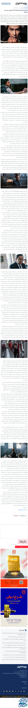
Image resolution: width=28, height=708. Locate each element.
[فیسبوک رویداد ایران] (24, 691)
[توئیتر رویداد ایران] (15, 691)
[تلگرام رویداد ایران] (18, 691)
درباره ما (25, 683)
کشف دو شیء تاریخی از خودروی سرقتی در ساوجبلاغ (17, 636)
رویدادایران (19, 696)
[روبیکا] (4, 691)
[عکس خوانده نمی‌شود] (23, 544)
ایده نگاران (4, 696)
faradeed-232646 (21, 510)
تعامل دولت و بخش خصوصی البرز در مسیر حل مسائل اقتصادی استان (14, 655)
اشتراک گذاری (22, 515)
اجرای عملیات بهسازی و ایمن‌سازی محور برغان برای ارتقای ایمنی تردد (14, 645)
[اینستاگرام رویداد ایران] (21, 691)
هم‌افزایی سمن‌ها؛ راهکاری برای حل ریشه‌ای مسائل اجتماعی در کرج (15, 657)
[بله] (7, 691)
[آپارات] (12, 691)
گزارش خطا (16, 515)
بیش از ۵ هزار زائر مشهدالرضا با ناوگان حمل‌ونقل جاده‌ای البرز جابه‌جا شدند (13, 642)
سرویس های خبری (5, 3)
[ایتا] (9, 691)
